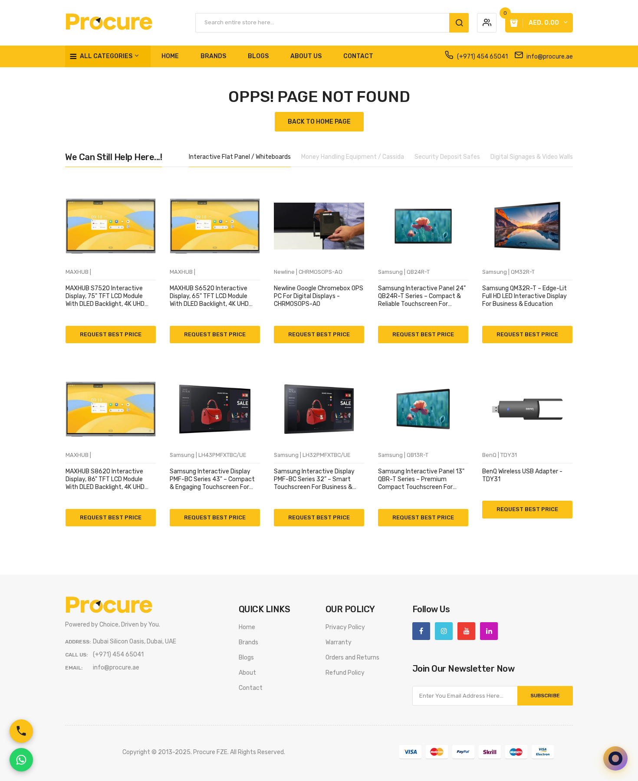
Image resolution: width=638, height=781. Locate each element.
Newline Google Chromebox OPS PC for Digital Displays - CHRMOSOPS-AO (318, 296)
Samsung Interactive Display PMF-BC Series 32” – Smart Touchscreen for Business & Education (314, 480)
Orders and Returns (352, 657)
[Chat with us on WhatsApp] (21, 759)
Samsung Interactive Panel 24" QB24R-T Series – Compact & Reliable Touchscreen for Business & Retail (422, 296)
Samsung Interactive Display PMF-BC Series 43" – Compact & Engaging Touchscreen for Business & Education (212, 480)
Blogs (246, 657)
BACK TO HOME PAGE (319, 121)
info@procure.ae (549, 56)
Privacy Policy (345, 627)
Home (247, 627)
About (247, 672)
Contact (251, 688)
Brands (248, 642)
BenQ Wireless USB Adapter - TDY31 (522, 475)
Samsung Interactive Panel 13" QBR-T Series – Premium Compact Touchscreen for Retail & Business (421, 480)
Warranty (339, 642)
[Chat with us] (615, 758)
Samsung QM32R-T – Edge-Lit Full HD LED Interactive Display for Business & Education (524, 296)
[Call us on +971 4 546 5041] (21, 731)
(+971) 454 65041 (482, 56)
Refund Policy (345, 672)
